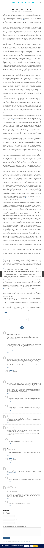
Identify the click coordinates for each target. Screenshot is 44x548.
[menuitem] (13, 2)
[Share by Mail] (39, 319)
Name (17, 515)
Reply (8, 352)
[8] (25, 186)
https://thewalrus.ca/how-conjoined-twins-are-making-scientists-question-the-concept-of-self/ (25, 350)
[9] (25, 197)
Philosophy (27, 11)
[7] (32, 178)
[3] (13, 119)
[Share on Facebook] (5, 319)
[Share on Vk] (30, 319)
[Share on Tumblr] (26, 319)
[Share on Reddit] (35, 319)
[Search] (40, 2)
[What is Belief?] (1, 274)
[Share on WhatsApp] (13, 319)
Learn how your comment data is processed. (22, 541)
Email (17, 519)
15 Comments (20, 11)
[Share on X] (9, 319)
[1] (23, 19)
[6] (19, 162)
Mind (24, 11)
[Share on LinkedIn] (22, 319)
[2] (27, 107)
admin (31, 11)
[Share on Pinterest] (18, 319)
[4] (30, 125)
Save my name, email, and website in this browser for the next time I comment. (16, 526)
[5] (21, 133)
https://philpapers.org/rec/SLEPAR (12, 472)
